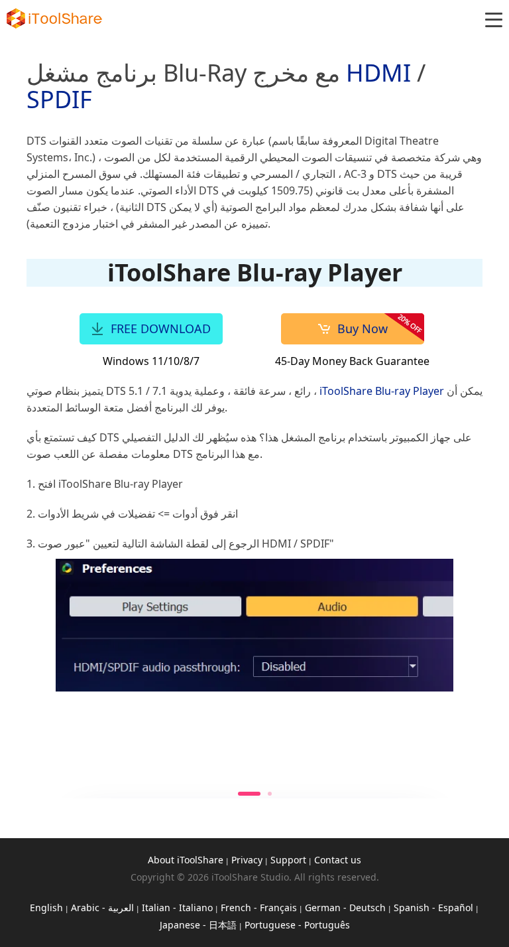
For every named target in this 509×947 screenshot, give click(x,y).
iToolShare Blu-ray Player (381, 391)
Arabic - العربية (102, 907)
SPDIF (59, 99)
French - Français (259, 907)
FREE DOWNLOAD (161, 328)
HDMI (378, 72)
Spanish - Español (433, 907)
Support (288, 859)
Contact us (337, 859)
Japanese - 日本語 (198, 924)
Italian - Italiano (177, 907)
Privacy (246, 859)
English (46, 907)
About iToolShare (185, 859)
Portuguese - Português (297, 924)
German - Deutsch (345, 907)
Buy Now (362, 328)
